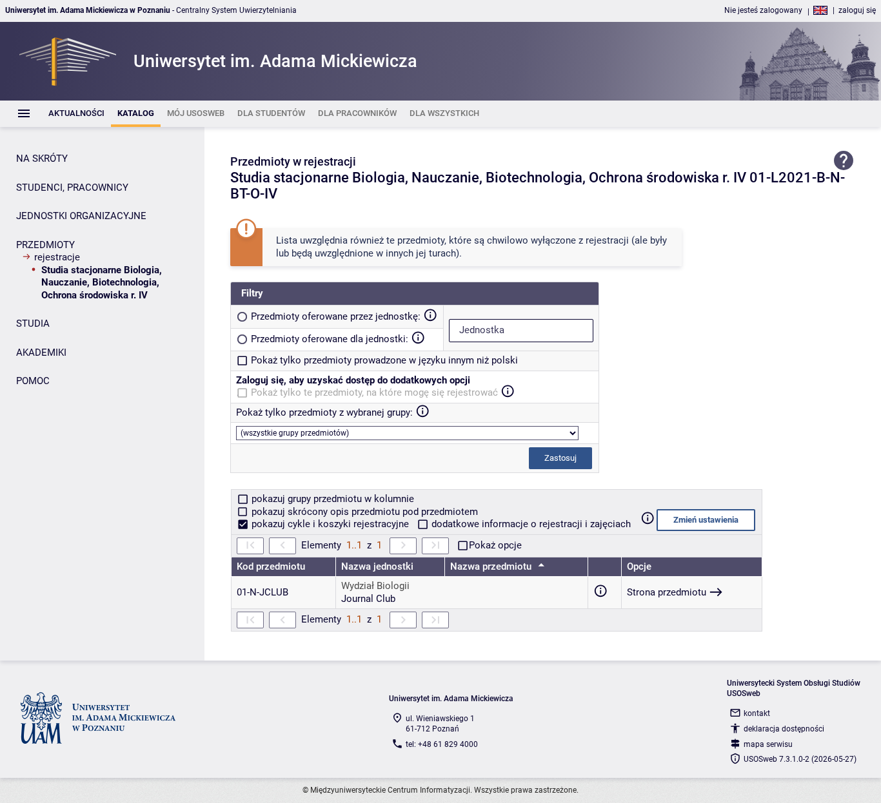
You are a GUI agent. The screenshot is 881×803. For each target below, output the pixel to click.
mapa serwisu (768, 744)
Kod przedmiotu (271, 566)
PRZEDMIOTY (45, 245)
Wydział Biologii (375, 586)
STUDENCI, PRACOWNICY (72, 187)
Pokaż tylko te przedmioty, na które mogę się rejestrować (374, 392)
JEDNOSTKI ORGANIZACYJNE (81, 216)
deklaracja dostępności (784, 728)
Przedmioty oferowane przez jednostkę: (335, 316)
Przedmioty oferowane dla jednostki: (329, 339)
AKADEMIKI (41, 352)
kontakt (757, 713)
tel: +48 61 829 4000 (442, 744)
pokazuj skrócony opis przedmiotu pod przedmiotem (363, 512)
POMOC (33, 381)
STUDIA (33, 323)
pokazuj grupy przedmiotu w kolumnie (331, 499)
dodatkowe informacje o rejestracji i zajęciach (530, 524)
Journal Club (368, 599)
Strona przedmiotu (666, 592)
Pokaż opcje (495, 545)
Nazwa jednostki (377, 566)
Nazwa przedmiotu (492, 566)
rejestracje (57, 257)
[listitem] (76, 114)
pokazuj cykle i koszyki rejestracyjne (330, 524)
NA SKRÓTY (42, 158)
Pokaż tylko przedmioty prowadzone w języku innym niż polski (384, 360)
